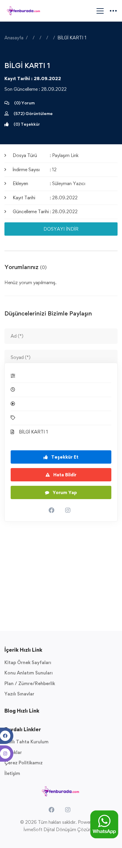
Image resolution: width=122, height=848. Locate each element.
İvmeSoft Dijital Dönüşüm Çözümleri (61, 829)
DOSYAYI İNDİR (61, 229)
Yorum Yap (64, 492)
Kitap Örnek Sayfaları (27, 662)
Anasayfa (13, 38)
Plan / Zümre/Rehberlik (29, 683)
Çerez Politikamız (23, 763)
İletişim (12, 773)
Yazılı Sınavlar (19, 694)
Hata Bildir (64, 475)
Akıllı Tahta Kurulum (26, 742)
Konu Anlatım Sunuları (28, 673)
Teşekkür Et (64, 457)
